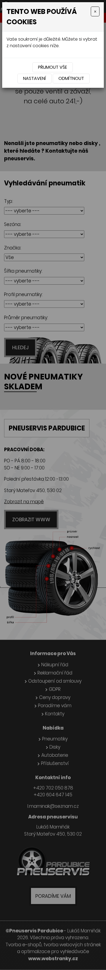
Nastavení (34, 78)
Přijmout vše (52, 67)
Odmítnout (71, 78)
